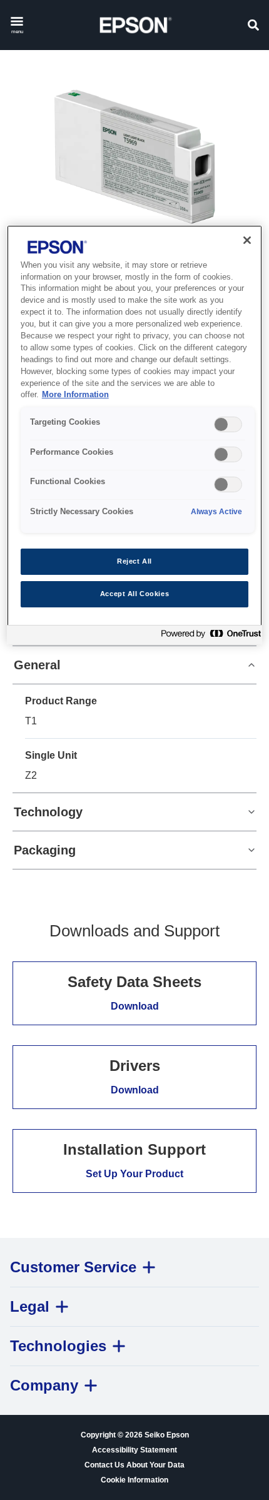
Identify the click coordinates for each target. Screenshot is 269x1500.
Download (135, 1006)
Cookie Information (134, 1480)
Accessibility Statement (134, 1450)
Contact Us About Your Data (134, 1465)
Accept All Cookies (134, 593)
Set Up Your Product (134, 1173)
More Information (75, 394)
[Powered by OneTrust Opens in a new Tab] (208, 636)
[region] (135, 434)
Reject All (134, 561)
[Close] (247, 240)
